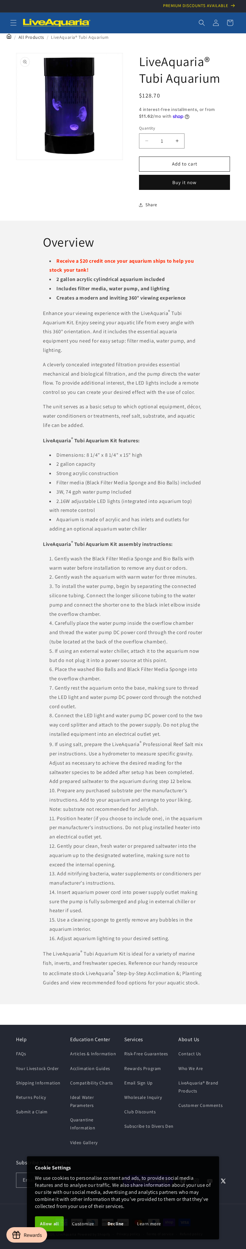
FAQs (21, 1054)
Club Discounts (140, 1112)
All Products (31, 37)
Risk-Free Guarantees (146, 1054)
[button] (13, 23)
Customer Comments (200, 1105)
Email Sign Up (138, 1083)
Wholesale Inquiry (143, 1097)
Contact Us (189, 1054)
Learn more (149, 1224)
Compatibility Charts (91, 1083)
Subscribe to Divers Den (149, 1126)
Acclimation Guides (90, 1068)
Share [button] (151, 205)
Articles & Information (93, 1054)
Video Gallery (84, 1142)
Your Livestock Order (37, 1068)
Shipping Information (38, 1083)
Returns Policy (31, 1097)
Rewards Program (142, 1068)
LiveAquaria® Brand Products (198, 1087)
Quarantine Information (82, 1124)
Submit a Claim (31, 1112)
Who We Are (190, 1068)
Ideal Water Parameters (82, 1101)
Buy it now (184, 182)
